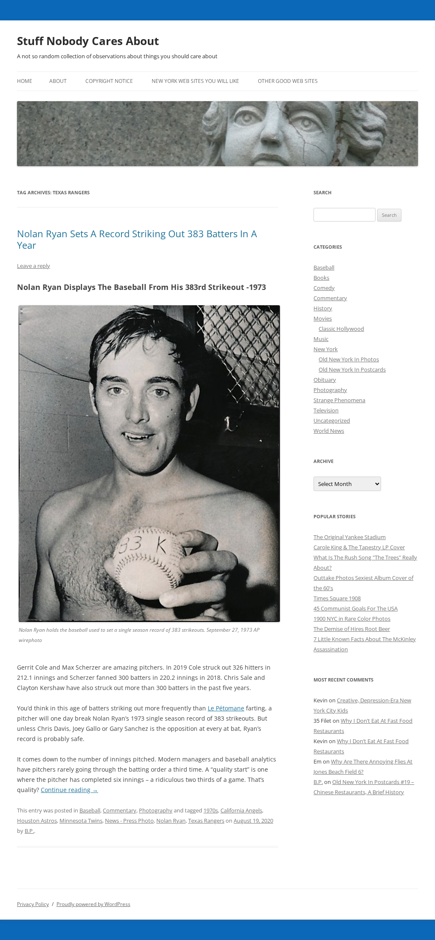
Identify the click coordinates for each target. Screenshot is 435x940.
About (58, 81)
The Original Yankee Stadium (350, 537)
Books (321, 277)
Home (24, 81)
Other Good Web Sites (288, 81)
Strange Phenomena (339, 400)
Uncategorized (332, 420)
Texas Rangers (206, 820)
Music (321, 339)
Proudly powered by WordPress (93, 904)
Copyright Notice (109, 81)
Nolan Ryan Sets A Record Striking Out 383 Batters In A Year (137, 239)
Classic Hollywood (341, 328)
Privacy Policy (33, 904)
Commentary (119, 810)
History (323, 308)
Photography (155, 810)
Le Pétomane (226, 708)
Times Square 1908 (337, 598)
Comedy (324, 288)
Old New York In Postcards (352, 369)
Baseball (89, 810)
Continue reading (69, 790)
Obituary (325, 379)
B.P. (29, 831)
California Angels (241, 810)
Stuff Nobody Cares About (88, 40)
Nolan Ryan (171, 820)
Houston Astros (37, 820)
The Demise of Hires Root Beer (352, 629)
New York (326, 349)
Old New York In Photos (349, 359)
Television (326, 410)
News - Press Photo (129, 820)
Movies (323, 318)
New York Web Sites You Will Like (195, 81)
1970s (210, 810)
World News (329, 431)
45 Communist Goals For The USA (356, 608)
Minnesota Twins (80, 820)
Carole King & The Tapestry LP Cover (359, 547)
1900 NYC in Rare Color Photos (352, 618)
